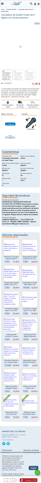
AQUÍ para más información (12, 469)
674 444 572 (9, 440)
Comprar (30, 480)
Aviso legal (5, 453)
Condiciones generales (30, 453)
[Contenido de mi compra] (38, 4)
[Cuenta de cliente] (35, 4)
